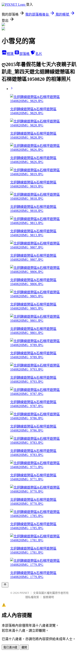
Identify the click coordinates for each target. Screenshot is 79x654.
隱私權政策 (32, 597)
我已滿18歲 (10, 647)
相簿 (10, 54)
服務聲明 (48, 597)
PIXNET (24, 592)
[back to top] (5, 585)
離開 (24, 647)
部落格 (24, 54)
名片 (38, 54)
